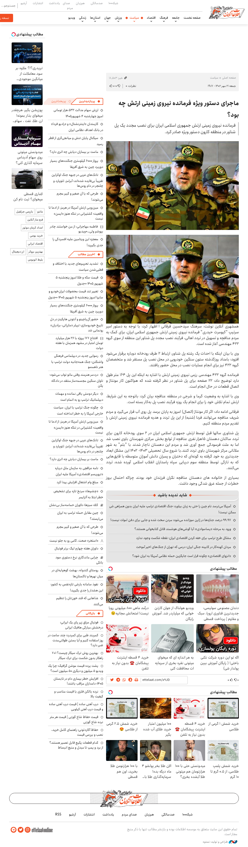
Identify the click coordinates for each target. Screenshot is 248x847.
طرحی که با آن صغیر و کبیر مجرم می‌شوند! (80, 530)
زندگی (82, 17)
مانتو (40, 211)
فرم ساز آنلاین (35, 219)
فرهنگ (164, 17)
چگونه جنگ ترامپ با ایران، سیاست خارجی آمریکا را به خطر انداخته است (78, 410)
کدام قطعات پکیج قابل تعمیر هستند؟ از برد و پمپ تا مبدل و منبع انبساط (76, 745)
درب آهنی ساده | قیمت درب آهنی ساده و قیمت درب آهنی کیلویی (76, 706)
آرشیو (24, 3)
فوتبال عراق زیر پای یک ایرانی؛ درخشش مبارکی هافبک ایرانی (81, 625)
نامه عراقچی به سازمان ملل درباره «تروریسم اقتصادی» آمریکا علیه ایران (79, 471)
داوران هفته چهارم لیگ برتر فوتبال (76, 548)
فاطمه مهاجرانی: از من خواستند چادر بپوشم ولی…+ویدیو (76, 229)
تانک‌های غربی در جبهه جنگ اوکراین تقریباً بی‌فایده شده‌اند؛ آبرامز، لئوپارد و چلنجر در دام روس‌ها (77, 180)
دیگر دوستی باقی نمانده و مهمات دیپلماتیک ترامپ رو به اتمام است (79, 396)
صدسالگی (97, 3)
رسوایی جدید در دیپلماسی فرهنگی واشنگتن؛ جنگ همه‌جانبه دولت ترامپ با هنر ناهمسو (77, 361)
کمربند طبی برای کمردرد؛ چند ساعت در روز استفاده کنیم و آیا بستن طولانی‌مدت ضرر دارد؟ (75, 640)
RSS (58, 814)
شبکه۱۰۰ (113, 3)
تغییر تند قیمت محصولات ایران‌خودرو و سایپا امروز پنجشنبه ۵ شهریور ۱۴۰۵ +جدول (75, 294)
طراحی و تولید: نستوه (216, 842)
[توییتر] (20, 830)
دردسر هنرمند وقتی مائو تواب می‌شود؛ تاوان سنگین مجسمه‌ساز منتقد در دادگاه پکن (76, 380)
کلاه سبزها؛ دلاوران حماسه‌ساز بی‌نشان (73, 505)
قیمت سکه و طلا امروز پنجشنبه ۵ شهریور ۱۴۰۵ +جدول (79, 280)
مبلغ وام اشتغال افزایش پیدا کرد (77, 482)
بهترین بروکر (36, 251)
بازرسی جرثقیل (24, 211)
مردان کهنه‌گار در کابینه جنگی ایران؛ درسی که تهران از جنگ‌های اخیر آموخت (183, 547)
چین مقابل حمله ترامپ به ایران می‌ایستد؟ (80, 515)
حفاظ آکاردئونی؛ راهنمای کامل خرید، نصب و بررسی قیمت (77, 732)
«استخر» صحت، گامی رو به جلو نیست (73, 540)
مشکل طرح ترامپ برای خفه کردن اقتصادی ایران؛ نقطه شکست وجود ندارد (183, 538)
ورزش (118, 17)
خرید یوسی (36, 235)
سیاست (134, 17)
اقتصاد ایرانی (35, 243)
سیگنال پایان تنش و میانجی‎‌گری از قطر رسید (76, 141)
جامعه (176, 17)
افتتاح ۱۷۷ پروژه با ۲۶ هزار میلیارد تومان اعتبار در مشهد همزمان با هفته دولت (79, 343)
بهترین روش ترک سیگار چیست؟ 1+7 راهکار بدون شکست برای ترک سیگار (77, 655)
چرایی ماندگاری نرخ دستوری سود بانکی (79, 560)
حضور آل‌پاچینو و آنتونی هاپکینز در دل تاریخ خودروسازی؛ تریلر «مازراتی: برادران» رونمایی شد (76, 325)
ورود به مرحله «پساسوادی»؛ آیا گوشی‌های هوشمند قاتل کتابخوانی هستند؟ (182, 529)
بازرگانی (90, 613)
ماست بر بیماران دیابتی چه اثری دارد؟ (74, 152)
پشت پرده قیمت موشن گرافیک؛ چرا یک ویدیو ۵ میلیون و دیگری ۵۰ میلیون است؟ (75, 668)
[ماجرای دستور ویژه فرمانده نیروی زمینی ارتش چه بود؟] (172, 185)
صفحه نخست (192, 17)
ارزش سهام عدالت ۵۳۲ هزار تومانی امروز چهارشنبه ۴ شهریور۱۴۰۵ (78, 113)
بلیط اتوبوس (35, 259)
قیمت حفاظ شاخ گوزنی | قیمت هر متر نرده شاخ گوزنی (76, 719)
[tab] (89, 101)
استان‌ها (95, 17)
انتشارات (38, 3)
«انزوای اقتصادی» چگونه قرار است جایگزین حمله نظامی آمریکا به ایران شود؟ (181, 556)
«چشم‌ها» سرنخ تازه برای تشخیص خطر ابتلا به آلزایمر (78, 494)
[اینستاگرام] (28, 830)
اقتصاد (151, 17)
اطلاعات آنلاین (227, 12)
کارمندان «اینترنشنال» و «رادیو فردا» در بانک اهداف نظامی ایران (77, 127)
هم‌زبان (80, 3)
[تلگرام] (13, 830)
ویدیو (71, 17)
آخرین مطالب (86, 254)
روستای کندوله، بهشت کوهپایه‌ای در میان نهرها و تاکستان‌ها (77, 573)
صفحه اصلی (229, 77)
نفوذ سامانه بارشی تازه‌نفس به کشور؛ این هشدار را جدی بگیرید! (77, 587)
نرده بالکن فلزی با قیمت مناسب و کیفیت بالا (78, 694)
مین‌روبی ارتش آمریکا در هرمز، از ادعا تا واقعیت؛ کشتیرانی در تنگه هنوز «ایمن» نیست (76, 213)
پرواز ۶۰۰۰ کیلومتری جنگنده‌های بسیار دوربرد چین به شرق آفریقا (76, 164)
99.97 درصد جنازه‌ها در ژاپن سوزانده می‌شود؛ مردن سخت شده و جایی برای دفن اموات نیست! (170, 520)
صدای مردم (68, 5)
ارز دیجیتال (18, 251)
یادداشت (54, 3)
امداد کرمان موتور (33, 227)
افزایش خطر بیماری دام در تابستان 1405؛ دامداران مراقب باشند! (78, 681)
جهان (107, 17)
